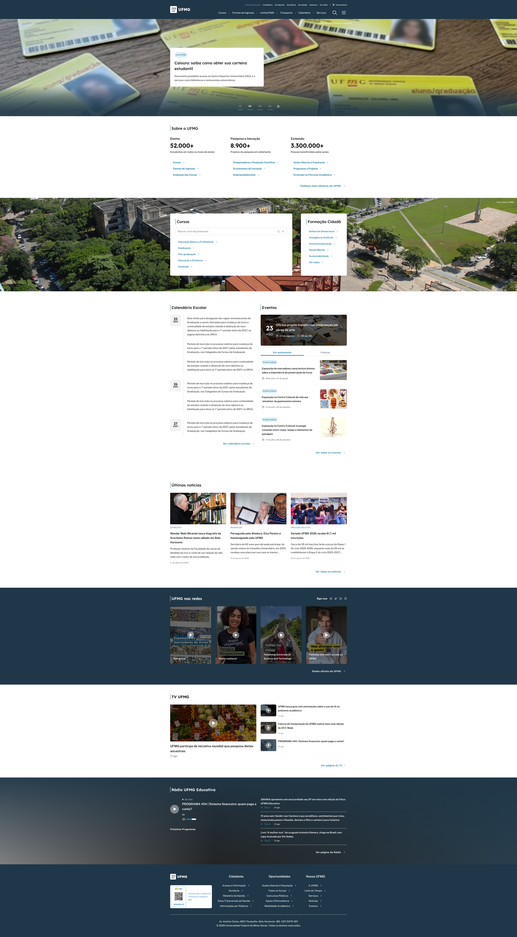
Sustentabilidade (319, 256)
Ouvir (267, 807)
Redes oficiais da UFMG (326, 671)
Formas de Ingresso (243, 12)
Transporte (286, 12)
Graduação (184, 248)
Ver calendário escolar (236, 443)
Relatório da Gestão (234, 895)
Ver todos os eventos (328, 452)
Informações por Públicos (234, 906)
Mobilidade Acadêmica (277, 906)
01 (240, 106)
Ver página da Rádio (328, 852)
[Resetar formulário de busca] (283, 231)
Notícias (313, 900)
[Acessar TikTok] (335, 599)
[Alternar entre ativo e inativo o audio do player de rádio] (183, 819)
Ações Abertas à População (277, 885)
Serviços (321, 12)
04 (270, 106)
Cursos (222, 12)
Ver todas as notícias (328, 571)
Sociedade (302, 5)
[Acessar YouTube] (340, 599)
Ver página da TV (332, 765)
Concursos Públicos (277, 895)
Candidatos (268, 5)
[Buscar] (278, 231)
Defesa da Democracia (321, 231)
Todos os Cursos (277, 890)
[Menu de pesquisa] (335, 13)
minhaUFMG (267, 12)
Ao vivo (189, 799)
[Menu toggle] (344, 13)
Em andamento (282, 352)
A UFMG (313, 885)
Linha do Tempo (313, 890)
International (341, 5)
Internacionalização (320, 243)
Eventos (313, 906)
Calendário (304, 12)
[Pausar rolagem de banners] (278, 106)
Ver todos (324, 5)
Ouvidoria (234, 890)
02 (250, 106)
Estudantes (280, 5)
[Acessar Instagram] (331, 599)
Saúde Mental (317, 249)
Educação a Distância (190, 260)
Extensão (183, 266)
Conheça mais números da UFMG (320, 185)
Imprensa (313, 5)
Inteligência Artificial (321, 237)
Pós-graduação (187, 254)
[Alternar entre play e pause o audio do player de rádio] (174, 809)
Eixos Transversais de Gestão (234, 900)
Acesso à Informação (234, 885)
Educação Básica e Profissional (196, 241)
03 (259, 106)
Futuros (325, 352)
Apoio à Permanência (277, 900)
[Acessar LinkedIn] (345, 599)
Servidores (291, 5)
